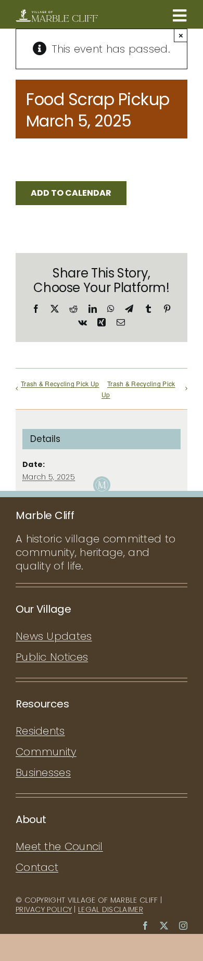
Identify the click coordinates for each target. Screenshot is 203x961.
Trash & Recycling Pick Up (60, 383)
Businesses (43, 772)
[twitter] (164, 925)
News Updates (54, 636)
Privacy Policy (44, 909)
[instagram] (183, 925)
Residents (40, 731)
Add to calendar (71, 193)
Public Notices (52, 657)
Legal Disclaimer (110, 909)
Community (46, 751)
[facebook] (145, 925)
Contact (37, 867)
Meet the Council (59, 846)
